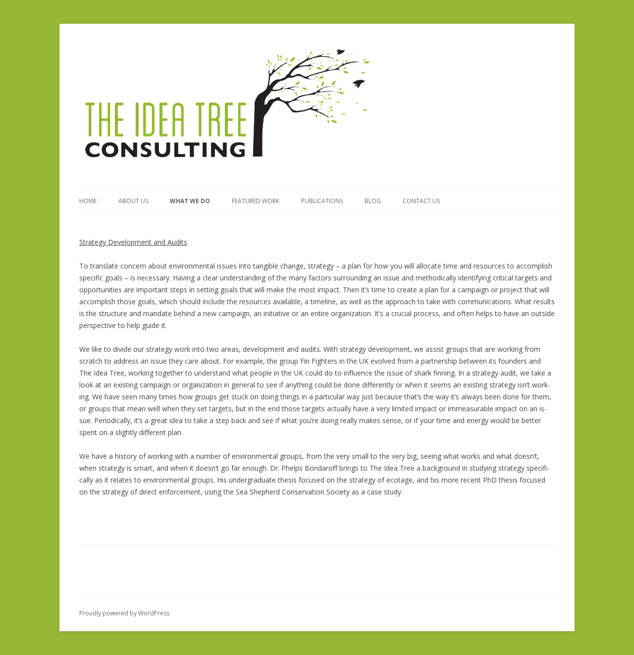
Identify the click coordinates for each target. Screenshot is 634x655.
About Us (133, 201)
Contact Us (421, 201)
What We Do (190, 201)
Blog (373, 201)
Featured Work (255, 201)
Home (88, 201)
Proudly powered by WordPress (124, 613)
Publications (322, 201)
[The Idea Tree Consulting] (227, 103)
